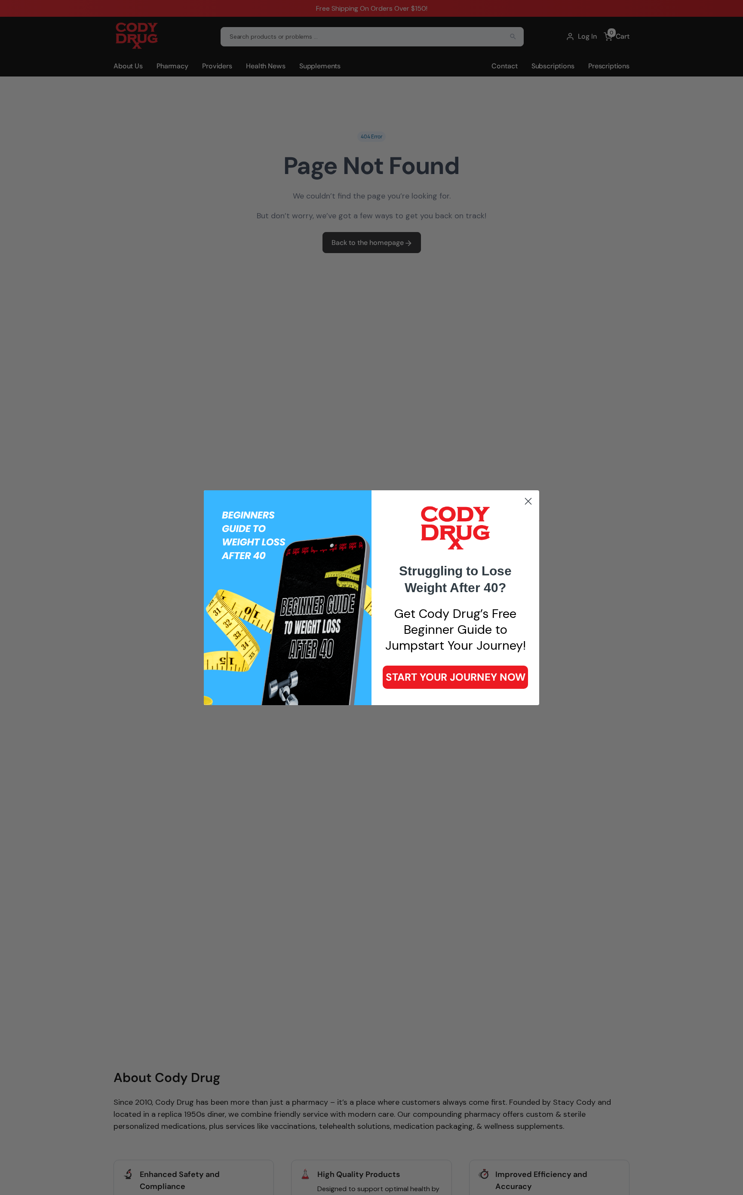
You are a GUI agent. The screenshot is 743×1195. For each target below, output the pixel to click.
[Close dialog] (528, 501)
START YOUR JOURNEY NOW (455, 677)
